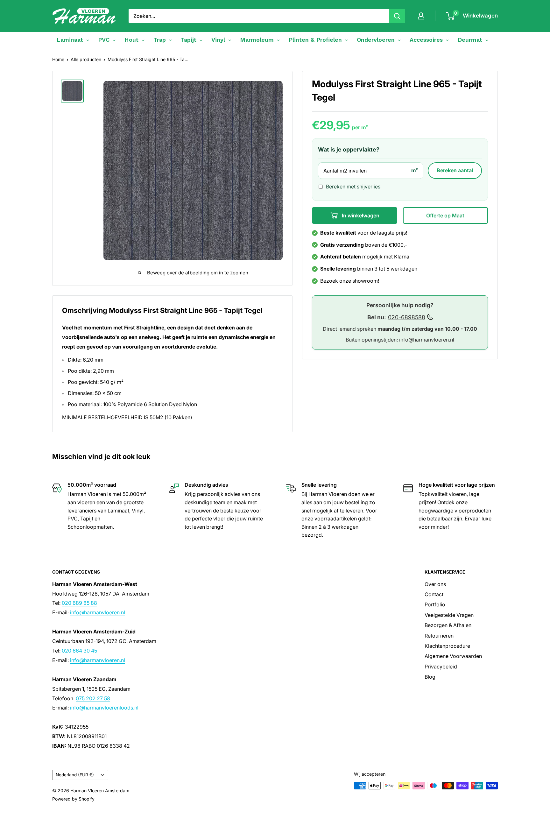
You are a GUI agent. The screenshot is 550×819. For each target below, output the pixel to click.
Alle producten (86, 59)
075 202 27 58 (93, 698)
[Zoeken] (397, 16)
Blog (430, 677)
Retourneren (439, 635)
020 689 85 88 (79, 603)
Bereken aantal (455, 170)
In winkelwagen (360, 215)
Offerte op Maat (445, 215)
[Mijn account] (421, 15)
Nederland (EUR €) (75, 774)
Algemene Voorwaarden (453, 656)
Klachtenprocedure (447, 646)
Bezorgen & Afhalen (448, 625)
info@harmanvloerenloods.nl (104, 707)
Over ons (435, 584)
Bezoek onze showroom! (349, 281)
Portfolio (435, 604)
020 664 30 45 (79, 650)
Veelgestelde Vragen (449, 615)
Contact (434, 594)
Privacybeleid (441, 666)
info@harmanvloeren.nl (426, 339)
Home (58, 59)
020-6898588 (406, 317)
